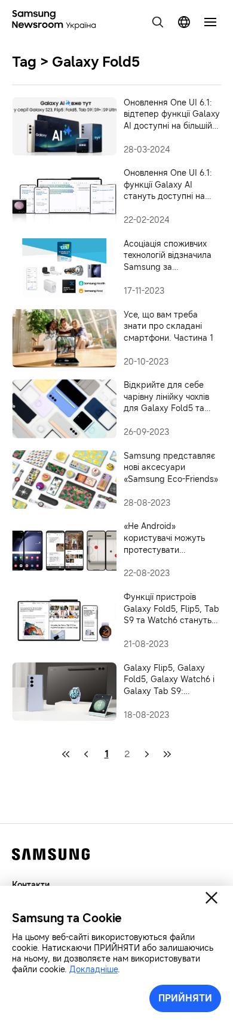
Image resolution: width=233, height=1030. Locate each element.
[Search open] (157, 22)
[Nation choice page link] (184, 22)
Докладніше (93, 969)
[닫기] (211, 897)
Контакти (31, 885)
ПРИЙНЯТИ (185, 998)
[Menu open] (210, 22)
